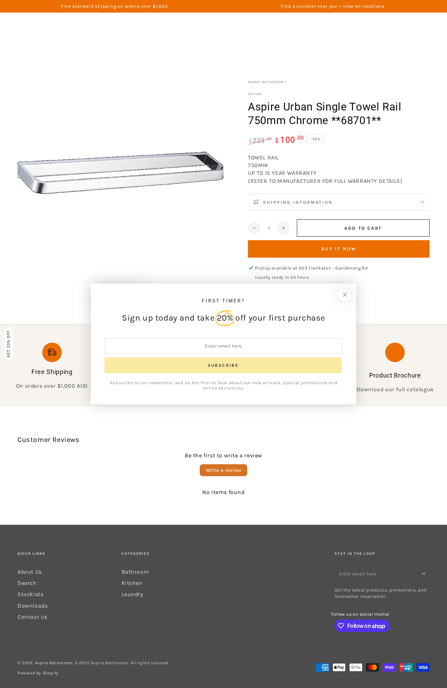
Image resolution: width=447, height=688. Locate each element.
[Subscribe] (426, 573)
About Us (29, 571)
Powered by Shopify (38, 673)
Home (253, 82)
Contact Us (32, 617)
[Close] (345, 294)
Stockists (30, 594)
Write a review (223, 470)
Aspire (255, 94)
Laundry (132, 594)
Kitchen (132, 583)
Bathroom (272, 82)
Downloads (32, 605)
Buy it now (339, 248)
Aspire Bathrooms (54, 662)
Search (27, 583)
